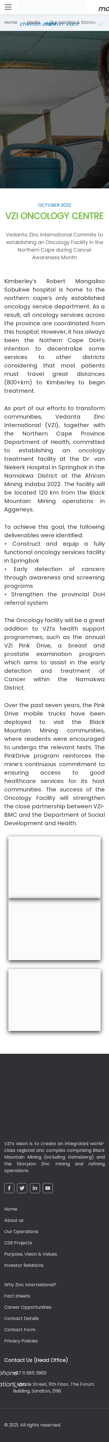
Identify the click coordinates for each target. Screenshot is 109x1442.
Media (33, 22)
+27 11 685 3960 (29, 1373)
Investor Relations (24, 1265)
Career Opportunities (27, 1307)
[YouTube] (48, 1188)
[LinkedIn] (35, 1188)
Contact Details (21, 1318)
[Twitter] (22, 1188)
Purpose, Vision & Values (30, 1254)
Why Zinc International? (30, 1284)
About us (13, 1220)
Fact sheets (17, 1296)
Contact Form (19, 1329)
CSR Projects (18, 1243)
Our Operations (21, 1231)
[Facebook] (9, 1188)
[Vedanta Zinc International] (37, 1101)
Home (10, 22)
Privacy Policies (21, 1341)
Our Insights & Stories (72, 22)
